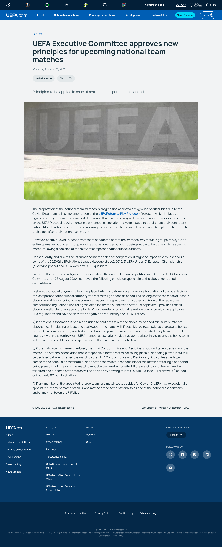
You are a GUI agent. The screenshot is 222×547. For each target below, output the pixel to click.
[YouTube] (170, 471)
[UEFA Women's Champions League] (105, 4)
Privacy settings (148, 513)
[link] (40, 15)
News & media (13, 471)
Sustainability (13, 464)
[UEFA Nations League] (124, 4)
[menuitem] (41, 15)
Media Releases (43, 78)
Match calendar (54, 442)
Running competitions (18, 449)
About (9, 434)
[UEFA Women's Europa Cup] (85, 4)
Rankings (51, 449)
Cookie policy (126, 513)
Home (17, 15)
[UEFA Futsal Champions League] (66, 4)
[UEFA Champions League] (8, 4)
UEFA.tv (50, 434)
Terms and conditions (76, 513)
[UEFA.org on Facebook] (182, 458)
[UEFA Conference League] (47, 4)
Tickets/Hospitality (56, 456)
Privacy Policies (103, 513)
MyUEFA (90, 434)
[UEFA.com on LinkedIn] (207, 458)
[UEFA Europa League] (27, 4)
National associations (18, 442)
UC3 (88, 442)
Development (13, 457)
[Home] (15, 427)
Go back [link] (39, 34)
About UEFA (66, 78)
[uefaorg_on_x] (170, 458)
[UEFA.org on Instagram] (194, 458)
